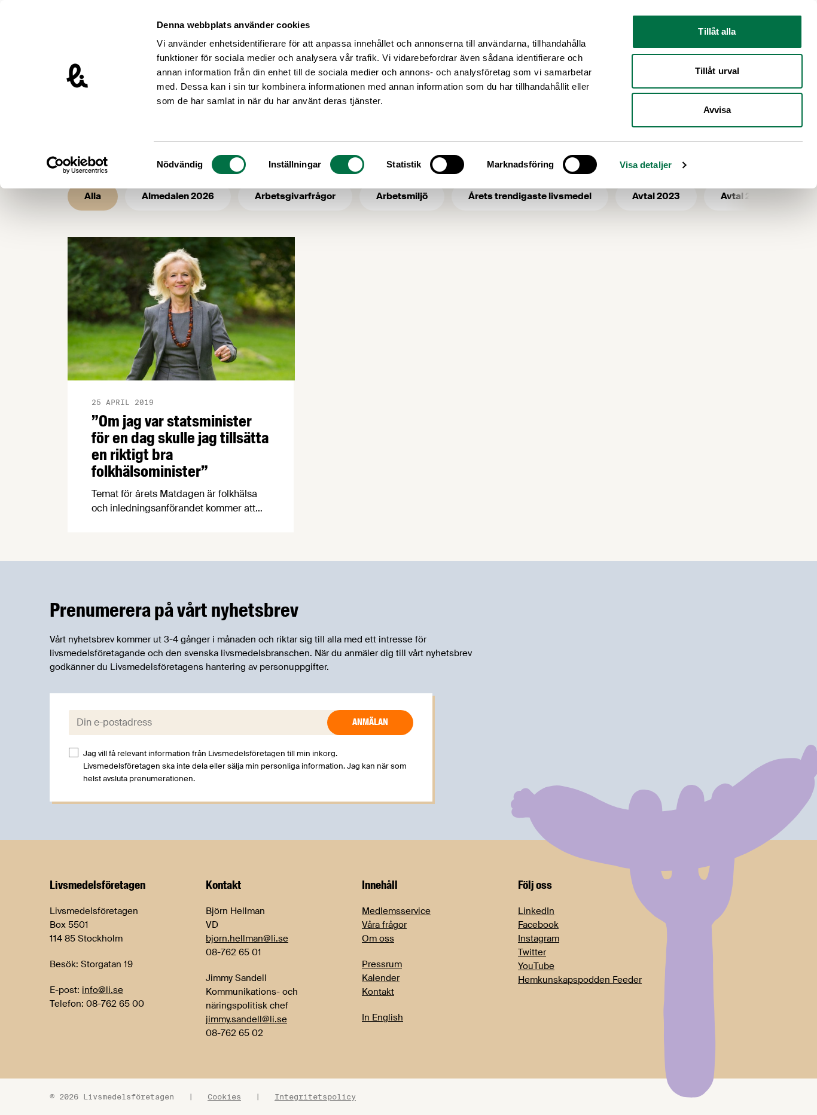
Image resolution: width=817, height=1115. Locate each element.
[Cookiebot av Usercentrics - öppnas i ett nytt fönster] (77, 165)
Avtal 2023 (656, 196)
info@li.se (102, 990)
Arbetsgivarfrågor (295, 196)
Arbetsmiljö (402, 196)
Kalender (381, 978)
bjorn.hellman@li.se (247, 939)
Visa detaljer (646, 165)
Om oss (378, 939)
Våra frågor (384, 925)
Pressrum (382, 964)
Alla (92, 196)
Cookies (224, 1096)
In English (382, 1017)
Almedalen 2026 (178, 196)
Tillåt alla (717, 31)
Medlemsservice (396, 911)
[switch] (347, 164)
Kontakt (378, 992)
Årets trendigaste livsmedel (530, 196)
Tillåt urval (717, 71)
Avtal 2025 (745, 196)
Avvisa (717, 110)
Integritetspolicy (315, 1096)
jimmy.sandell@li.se (246, 1019)
